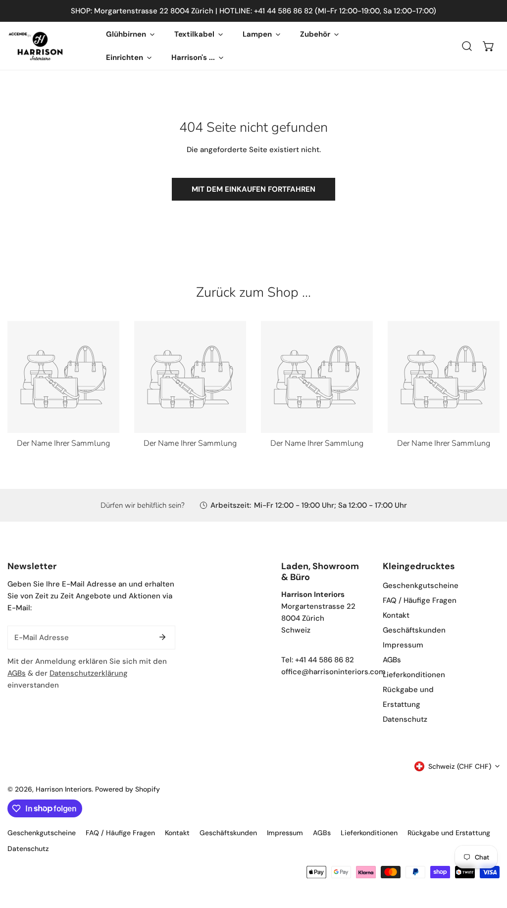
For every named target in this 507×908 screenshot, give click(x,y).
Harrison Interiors (64, 789)
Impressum (403, 645)
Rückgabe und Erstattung (448, 832)
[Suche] (467, 46)
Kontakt (396, 615)
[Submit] (162, 637)
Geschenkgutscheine (420, 585)
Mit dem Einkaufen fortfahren (253, 189)
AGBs (16, 673)
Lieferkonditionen (414, 675)
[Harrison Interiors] (35, 45)
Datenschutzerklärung (89, 673)
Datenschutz (405, 719)
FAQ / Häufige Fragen (419, 600)
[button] (489, 46)
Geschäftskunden (414, 630)
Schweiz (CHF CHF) (459, 766)
